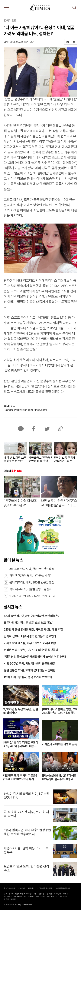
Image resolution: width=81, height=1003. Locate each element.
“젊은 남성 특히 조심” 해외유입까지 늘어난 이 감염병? (35, 657)
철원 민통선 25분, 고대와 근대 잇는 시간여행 (29, 670)
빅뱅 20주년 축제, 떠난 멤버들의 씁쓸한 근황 (29, 663)
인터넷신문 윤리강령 (44, 888)
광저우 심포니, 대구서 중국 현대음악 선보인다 (30, 636)
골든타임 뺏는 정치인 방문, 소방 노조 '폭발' (28, 623)
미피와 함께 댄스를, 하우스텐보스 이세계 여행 (30, 643)
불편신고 (31, 888)
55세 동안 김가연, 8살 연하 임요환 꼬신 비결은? (32, 616)
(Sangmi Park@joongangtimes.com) (25, 409)
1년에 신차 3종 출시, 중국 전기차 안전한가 (28, 677)
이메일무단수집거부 (63, 888)
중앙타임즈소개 (9, 888)
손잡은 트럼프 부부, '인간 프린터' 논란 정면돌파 (31, 650)
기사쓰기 (21, 888)
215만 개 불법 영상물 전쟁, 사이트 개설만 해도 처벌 (33, 629)
